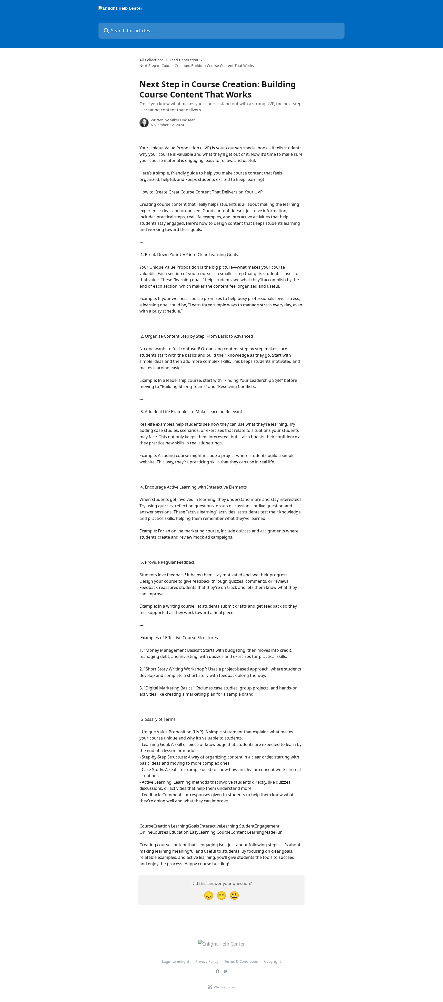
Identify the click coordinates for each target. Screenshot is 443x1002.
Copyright (272, 961)
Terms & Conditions (241, 961)
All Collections (151, 59)
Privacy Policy (206, 961)
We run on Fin (224, 987)
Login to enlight (175, 961)
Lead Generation (184, 59)
